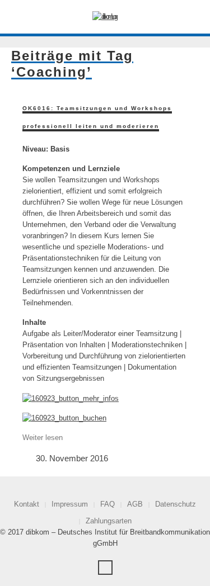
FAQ (107, 504)
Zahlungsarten (109, 521)
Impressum (70, 504)
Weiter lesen (42, 437)
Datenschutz (175, 504)
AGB (135, 504)
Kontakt (26, 504)
